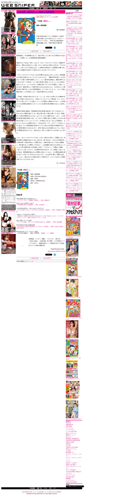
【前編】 (43, 233)
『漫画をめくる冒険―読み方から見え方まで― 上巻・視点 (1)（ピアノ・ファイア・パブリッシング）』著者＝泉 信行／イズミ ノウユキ (40, 216)
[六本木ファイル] (8, 76)
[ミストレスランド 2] (8, 187)
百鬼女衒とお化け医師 (72, 447)
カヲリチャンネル (70, 475)
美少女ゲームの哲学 (71, 463)
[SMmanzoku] (8, 120)
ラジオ (45, 488)
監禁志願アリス (70, 452)
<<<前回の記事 (34, 51)
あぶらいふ (69, 436)
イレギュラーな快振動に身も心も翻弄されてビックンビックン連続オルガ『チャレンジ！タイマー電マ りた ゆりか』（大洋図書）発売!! (74, 135)
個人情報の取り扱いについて (30, 492)
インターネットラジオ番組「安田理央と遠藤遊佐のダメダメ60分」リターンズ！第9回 (74, 16)
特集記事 (68, 422)
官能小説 (68, 443)
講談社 (36, 183)
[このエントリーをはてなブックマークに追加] (55, 48)
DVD (51, 8)
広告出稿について (43, 492)
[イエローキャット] (8, 231)
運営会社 (59, 492)
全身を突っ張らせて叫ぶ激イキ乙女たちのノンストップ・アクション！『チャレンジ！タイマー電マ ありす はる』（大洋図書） (74, 83)
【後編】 (51, 233)
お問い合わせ (52, 492)
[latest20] (74, 13)
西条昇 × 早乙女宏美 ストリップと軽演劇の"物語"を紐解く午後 (74, 23)
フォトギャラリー (70, 429)
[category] (74, 421)
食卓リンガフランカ (71, 433)
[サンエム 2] (8, 31)
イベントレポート (70, 480)
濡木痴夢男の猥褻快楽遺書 (73, 440)
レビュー (68, 461)
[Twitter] (74, 485)
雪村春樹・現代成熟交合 (72, 438)
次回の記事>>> (47, 51)
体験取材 (45, 8)
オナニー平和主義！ (71, 470)
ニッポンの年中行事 (71, 431)
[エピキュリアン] (61, 6)
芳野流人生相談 (70, 442)
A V (55, 8)
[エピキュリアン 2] (8, 54)
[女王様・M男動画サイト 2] (8, 253)
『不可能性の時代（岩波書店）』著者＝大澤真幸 (30, 204)
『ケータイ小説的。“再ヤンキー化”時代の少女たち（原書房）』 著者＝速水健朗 (39, 222)
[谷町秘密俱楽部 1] (8, 142)
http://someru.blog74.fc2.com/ (56, 251)
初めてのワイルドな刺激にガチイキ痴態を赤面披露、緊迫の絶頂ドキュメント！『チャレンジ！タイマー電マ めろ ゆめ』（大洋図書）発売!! (74, 177)
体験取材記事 (69, 424)
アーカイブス (69, 428)
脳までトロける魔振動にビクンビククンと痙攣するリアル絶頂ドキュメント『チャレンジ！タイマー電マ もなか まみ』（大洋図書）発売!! (74, 187)
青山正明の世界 (70, 477)
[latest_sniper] (74, 217)
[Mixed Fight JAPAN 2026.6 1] (8, 98)
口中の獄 (68, 445)
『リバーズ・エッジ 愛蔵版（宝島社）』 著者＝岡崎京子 (33, 200)
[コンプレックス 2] (8, 164)
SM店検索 (31, 8)
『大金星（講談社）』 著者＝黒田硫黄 (35, 12)
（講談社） (45, 21)
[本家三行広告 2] (8, 209)
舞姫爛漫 (68, 478)
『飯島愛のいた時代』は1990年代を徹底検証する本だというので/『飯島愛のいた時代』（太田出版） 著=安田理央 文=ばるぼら (74, 32)
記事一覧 (38, 8)
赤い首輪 (68, 450)
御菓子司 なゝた (70, 435)
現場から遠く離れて (71, 464)
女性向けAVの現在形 (71, 482)
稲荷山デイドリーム (71, 449)
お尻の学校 (69, 426)
